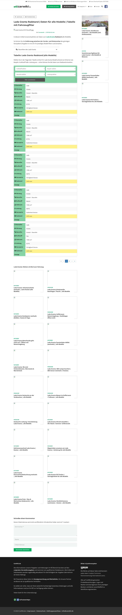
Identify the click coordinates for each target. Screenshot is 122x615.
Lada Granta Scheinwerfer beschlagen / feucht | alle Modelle (58, 290)
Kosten (84, 51)
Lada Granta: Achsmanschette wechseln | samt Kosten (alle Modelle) (24, 289)
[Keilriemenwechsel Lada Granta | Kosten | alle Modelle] (28, 430)
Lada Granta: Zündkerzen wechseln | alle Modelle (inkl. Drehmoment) (91, 32)
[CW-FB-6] (22, 599)
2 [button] (69, 261)
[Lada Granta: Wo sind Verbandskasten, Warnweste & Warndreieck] (28, 351)
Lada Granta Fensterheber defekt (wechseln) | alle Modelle (58, 343)
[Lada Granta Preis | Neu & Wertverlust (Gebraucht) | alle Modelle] (28, 483)
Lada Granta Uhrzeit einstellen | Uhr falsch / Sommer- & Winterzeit (58, 423)
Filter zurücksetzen (30, 80)
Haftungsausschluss (54, 611)
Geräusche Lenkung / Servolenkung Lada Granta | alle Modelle (25, 423)
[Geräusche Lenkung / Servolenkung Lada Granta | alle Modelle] (28, 403)
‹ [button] (63, 261)
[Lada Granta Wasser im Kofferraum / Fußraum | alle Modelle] (62, 377)
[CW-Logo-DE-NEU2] (22, 6)
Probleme (50, 287)
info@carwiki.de (67, 611)
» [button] (74, 261)
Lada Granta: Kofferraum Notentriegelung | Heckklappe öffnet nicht (57, 316)
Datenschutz (41, 611)
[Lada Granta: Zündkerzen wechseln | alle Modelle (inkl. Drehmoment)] (95, 17)
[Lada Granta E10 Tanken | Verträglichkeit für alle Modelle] (62, 456)
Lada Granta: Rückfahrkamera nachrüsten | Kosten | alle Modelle (59, 502)
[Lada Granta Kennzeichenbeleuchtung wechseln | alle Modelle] (28, 456)
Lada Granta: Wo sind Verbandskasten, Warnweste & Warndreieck (24, 369)
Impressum (31, 611)
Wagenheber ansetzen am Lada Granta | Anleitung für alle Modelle (59, 449)
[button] (102, 6)
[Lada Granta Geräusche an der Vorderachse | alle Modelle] (28, 377)
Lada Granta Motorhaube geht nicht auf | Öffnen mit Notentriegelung (24, 342)
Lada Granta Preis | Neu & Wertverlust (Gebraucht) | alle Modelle (24, 501)
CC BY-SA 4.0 (49, 32)
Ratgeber (16, 285)
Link (53, 32)
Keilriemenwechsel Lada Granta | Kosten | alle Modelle (25, 449)
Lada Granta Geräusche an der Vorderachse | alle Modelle (24, 396)
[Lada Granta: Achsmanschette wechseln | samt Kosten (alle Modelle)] (28, 271)
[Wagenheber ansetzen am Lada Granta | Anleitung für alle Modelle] (62, 430)
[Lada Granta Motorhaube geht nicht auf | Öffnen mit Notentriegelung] (28, 324)
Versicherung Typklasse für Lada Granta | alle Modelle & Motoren (91, 55)
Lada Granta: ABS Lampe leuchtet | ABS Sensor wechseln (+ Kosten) (59, 370)
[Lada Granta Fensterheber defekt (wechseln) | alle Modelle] (62, 324)
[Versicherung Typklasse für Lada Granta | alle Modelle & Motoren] (95, 39)
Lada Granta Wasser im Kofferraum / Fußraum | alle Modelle (59, 396)
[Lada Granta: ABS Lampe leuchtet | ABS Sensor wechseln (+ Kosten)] (62, 351)
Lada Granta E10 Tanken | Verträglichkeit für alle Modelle (57, 475)
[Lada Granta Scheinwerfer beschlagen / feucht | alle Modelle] (62, 271)
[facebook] (106, 6)
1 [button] (66, 261)
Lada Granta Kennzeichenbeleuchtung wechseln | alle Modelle (25, 474)
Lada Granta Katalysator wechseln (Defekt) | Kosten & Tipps (25, 317)
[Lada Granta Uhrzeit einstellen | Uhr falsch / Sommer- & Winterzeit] (62, 403)
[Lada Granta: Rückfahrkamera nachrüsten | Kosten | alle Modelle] (62, 483)
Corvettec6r (41, 32)
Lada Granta (50, 37)
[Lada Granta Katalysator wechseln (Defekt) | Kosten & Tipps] (28, 298)
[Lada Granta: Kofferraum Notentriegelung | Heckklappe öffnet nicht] (62, 298)
